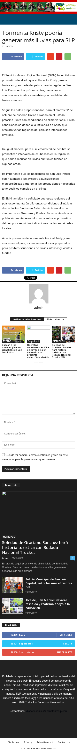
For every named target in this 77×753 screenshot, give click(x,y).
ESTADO (7, 341)
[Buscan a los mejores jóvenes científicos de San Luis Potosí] (13, 334)
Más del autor (55, 319)
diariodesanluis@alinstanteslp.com (47, 711)
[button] (70, 19)
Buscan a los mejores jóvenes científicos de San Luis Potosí (12, 348)
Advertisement (45, 742)
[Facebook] (20, 718)
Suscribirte (64, 652)
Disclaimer (13, 742)
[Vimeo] (39, 718)
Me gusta (66, 634)
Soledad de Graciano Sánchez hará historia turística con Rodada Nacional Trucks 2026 (62, 351)
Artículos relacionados (27, 319)
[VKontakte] (48, 718)
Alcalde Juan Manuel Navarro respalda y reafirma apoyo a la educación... (47, 604)
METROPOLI (59, 341)
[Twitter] (29, 718)
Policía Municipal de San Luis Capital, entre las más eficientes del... (48, 583)
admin (38, 307)
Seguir (67, 643)
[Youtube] (57, 718)
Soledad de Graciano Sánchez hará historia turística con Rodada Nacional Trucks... (35, 547)
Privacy (28, 742)
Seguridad (33, 341)
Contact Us (64, 742)
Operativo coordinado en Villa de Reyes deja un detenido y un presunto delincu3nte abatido (38, 351)
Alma (5, 557)
